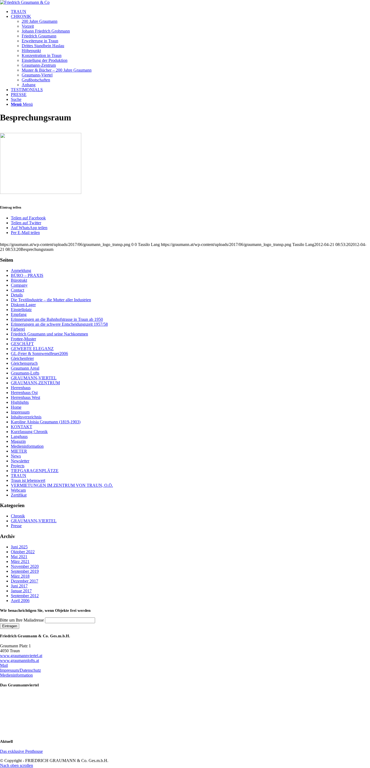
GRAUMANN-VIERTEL (34, 378)
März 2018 (20, 576)
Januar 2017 (21, 590)
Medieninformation (27, 446)
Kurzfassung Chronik (29, 431)
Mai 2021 (19, 556)
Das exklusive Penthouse (21, 751)
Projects (17, 465)
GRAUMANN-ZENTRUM (35, 382)
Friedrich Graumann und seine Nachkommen (49, 334)
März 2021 (20, 561)
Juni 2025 (19, 547)
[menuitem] (190, 11)
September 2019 (25, 571)
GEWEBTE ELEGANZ (32, 348)
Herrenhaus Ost (24, 392)
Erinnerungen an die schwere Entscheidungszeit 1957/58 (59, 324)
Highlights (20, 402)
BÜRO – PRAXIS (27, 275)
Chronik (18, 516)
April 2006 (20, 600)
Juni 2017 (19, 586)
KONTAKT (21, 426)
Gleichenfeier (22, 358)
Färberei (18, 329)
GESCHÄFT (22, 343)
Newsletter (20, 461)
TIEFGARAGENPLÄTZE (35, 470)
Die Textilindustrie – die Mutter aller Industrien (51, 299)
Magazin (18, 441)
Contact (17, 290)
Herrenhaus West (25, 397)
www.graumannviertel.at (21, 655)
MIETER (19, 451)
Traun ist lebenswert (28, 480)
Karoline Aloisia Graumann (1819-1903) (45, 422)
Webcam (18, 490)
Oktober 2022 (23, 551)
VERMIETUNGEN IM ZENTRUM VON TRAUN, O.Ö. (62, 485)
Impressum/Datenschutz (20, 670)
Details (17, 295)
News (16, 456)
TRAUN (18, 475)
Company (19, 285)
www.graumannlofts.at (19, 660)
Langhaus (19, 436)
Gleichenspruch (24, 363)
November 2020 (25, 566)
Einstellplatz (21, 309)
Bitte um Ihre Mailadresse (22, 620)
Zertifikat (19, 495)
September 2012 (25, 595)
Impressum (20, 412)
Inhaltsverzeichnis (26, 417)
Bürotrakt (19, 280)
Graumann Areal (25, 368)
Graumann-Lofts (25, 373)
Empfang (19, 314)
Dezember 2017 (24, 581)
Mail (4, 665)
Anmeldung (21, 270)
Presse (16, 525)
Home (16, 407)
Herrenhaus (21, 387)
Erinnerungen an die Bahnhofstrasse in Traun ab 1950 (57, 319)
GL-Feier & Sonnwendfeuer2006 (39, 353)
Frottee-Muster (23, 339)
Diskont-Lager (23, 304)
